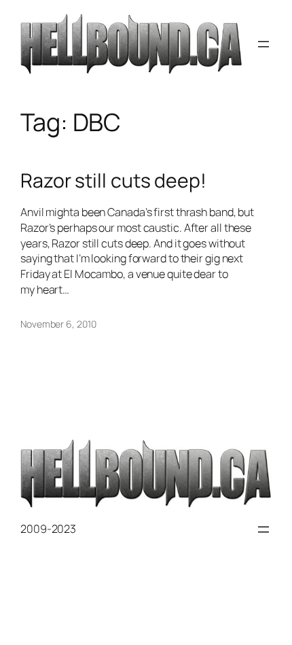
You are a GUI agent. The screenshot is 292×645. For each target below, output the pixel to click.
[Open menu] (263, 44)
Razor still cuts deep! (113, 181)
